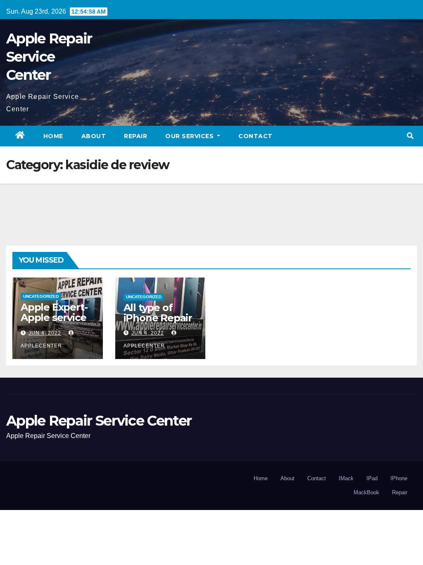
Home (53, 136)
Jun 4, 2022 (45, 333)
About (93, 136)
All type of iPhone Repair (158, 313)
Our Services (190, 136)
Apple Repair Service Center (49, 57)
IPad (372, 478)
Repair (135, 136)
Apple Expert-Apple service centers (54, 317)
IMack (346, 478)
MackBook (366, 492)
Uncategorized (41, 296)
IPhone (398, 478)
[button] (410, 135)
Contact (255, 136)
